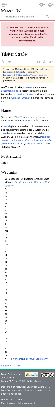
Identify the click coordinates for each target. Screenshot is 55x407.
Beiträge (19, 71)
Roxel (29, 87)
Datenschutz (7, 399)
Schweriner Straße (23, 94)
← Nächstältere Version (26, 75)
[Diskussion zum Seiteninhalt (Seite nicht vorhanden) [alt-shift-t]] (9, 62)
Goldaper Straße (20, 97)
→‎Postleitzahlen (31, 71)
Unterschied (9, 75)
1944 (4, 133)
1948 (13, 133)
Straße (17, 365)
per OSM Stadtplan (27, 358)
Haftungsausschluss (27, 402)
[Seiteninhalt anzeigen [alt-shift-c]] (2, 62)
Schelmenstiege (9, 90)
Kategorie (6, 365)
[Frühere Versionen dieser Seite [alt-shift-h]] (44, 62)
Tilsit (18, 117)
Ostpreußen (31, 120)
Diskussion (9, 71)
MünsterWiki (13, 11)
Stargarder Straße (34, 143)
